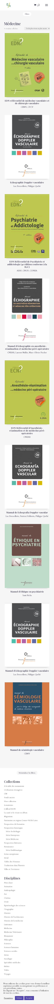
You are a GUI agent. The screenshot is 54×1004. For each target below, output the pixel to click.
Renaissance (9, 846)
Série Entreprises (13, 835)
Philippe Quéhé (34, 186)
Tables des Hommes (12, 861)
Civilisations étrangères (13, 790)
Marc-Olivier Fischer (38, 352)
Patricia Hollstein (27, 516)
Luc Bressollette (20, 186)
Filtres (27, 14)
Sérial (6, 858)
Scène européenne (11, 854)
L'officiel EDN (10, 809)
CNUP (26, 270)
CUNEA (33, 270)
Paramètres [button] (8, 998)
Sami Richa (27, 595)
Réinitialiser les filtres (27, 773)
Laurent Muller (21, 352)
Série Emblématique (14, 850)
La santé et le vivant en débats (15, 812)
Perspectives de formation (14, 824)
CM (5, 793)
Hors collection (10, 801)
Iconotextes (8, 805)
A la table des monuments (14, 786)
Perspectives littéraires (13, 843)
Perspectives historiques (13, 828)
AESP (19, 270)
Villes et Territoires (11, 869)
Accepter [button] (29, 998)
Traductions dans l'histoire (14, 865)
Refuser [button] (19, 998)
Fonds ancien (9, 797)
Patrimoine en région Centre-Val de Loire (21, 820)
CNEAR (10, 352)
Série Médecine (12, 839)
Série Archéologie (13, 831)
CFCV (30, 107)
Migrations (8, 816)
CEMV (24, 107)
